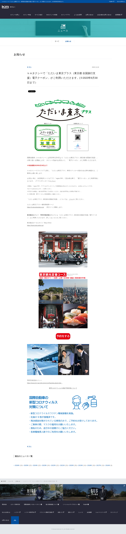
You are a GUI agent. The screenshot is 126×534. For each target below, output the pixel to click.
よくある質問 (78, 14)
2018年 (89, 465)
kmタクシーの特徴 (51, 14)
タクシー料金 (27, 14)
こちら (53, 181)
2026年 (17, 465)
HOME (4, 481)
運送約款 (4, 504)
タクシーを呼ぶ (14, 14)
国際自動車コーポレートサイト (32, 504)
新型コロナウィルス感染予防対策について (63, 388)
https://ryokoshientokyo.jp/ (35, 207)
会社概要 (89, 512)
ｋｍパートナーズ (100, 512)
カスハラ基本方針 (15, 504)
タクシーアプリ (65, 14)
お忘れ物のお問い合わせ (104, 14)
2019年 (80, 465)
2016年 (107, 465)
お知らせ (68, 41)
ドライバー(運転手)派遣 (46, 512)
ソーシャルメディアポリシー (70, 504)
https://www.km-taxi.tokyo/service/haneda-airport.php (45, 383)
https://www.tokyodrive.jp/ (35, 225)
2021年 (62, 465)
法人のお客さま (121, 1)
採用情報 (117, 14)
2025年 (26, 465)
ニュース (10, 481)
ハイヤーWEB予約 (29, 512)
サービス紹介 (39, 14)
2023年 (44, 465)
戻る (30, 67)
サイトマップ (114, 512)
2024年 (35, 465)
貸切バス (70, 512)
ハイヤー (16, 512)
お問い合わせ (89, 14)
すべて (57, 41)
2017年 (98, 465)
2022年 (53, 465)
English (111, 1)
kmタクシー (8, 7)
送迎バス (60, 512)
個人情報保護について (52, 504)
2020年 (71, 465)
